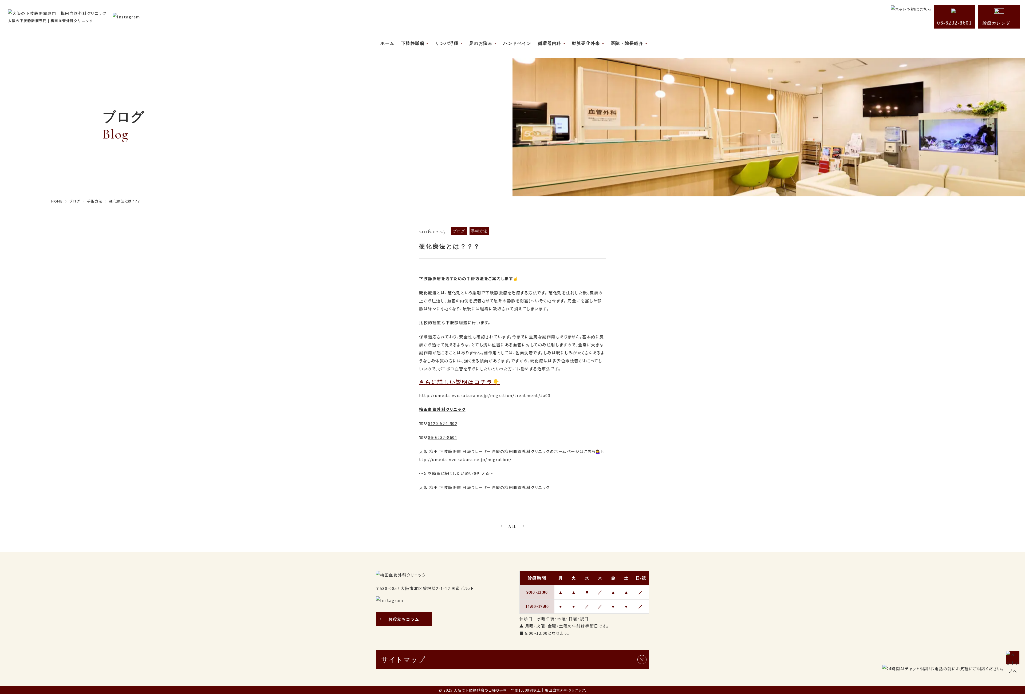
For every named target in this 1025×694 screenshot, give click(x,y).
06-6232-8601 (954, 23)
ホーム (387, 43)
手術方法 (479, 231)
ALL (512, 526)
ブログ (459, 231)
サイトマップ (403, 659)
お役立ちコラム (403, 619)
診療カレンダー (999, 23)
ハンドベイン (517, 43)
